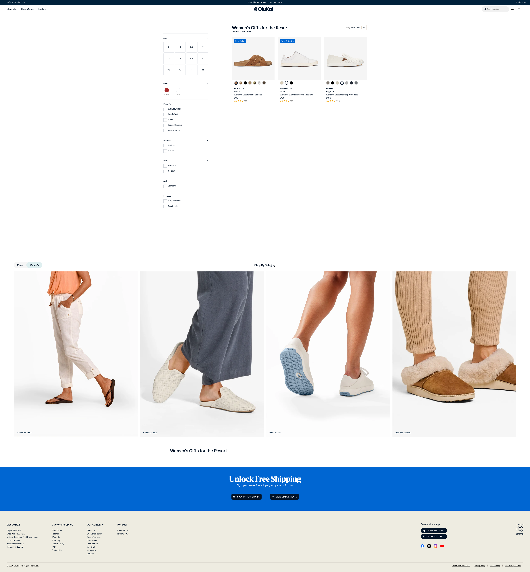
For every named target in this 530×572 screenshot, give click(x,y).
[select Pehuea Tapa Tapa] (337, 83)
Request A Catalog (15, 547)
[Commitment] (519, 529)
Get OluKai (13, 524)
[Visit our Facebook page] (422, 546)
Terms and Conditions (461, 565)
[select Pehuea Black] (332, 83)
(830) (291, 101)
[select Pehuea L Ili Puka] (282, 83)
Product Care (92, 543)
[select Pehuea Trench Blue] (351, 83)
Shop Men (12, 9)
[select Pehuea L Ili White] (286, 83)
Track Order (57, 530)
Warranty (56, 537)
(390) (245, 101)
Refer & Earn (122, 530)
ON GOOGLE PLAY (434, 536)
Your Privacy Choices (513, 565)
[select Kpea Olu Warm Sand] (250, 83)
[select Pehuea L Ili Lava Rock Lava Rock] (291, 83)
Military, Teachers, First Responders (22, 537)
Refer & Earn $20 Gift (16, 2)
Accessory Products (15, 543)
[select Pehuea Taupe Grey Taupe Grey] (328, 83)
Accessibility (495, 565)
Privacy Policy (480, 565)
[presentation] (424, 530)
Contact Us (57, 550)
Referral (122, 524)
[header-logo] (263, 9)
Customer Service (62, 524)
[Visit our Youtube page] (442, 546)
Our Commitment (94, 533)
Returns (55, 533)
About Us (91, 530)
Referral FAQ (122, 533)
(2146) (338, 101)
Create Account (93, 537)
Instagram (91, 550)
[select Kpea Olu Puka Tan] (240, 83)
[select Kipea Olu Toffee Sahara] (264, 83)
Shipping (56, 540)
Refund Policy (58, 543)
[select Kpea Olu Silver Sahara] (259, 83)
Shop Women (27, 9)
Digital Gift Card (14, 530)
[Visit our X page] (429, 546)
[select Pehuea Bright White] (342, 83)
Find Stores (521, 2)
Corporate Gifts (13, 540)
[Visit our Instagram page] (435, 546)
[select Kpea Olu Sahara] (236, 83)
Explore (42, 9)
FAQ (54, 547)
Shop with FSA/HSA (15, 533)
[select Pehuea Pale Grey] (347, 83)
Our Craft (91, 547)
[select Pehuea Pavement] (356, 83)
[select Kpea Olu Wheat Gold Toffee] (254, 83)
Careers (90, 553)
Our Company (95, 524)
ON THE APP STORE (435, 530)
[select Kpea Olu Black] (245, 83)
